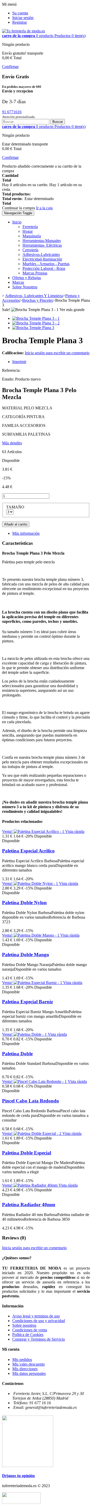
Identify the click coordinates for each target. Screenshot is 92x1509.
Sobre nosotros (24, 1325)
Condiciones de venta (29, 1330)
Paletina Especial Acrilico (28, 850)
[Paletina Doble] (31, 1034)
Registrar (19, 22)
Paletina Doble (17, 1053)
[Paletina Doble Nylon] (36, 883)
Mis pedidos (22, 1359)
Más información (26, 533)
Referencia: (11, 370)
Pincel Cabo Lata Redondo (30, 1100)
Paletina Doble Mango (25, 954)
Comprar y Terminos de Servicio (38, 1339)
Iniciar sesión (22, 17)
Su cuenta (20, 13)
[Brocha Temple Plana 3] (33, 327)
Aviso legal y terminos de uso (36, 1316)
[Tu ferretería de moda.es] (23, 31)
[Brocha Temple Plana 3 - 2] (36, 323)
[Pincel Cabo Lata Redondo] (41, 1081)
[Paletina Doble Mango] (37, 935)
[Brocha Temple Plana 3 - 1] (36, 318)
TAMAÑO (15, 507)
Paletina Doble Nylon (24, 902)
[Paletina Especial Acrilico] (39, 831)
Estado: (8, 379)
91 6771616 (11, 112)
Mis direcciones (25, 1369)
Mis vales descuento (28, 1364)
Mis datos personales (29, 1373)
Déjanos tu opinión (18, 1475)
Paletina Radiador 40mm (28, 1204)
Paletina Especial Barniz (27, 1001)
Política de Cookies (27, 1334)
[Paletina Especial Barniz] (38, 982)
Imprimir (19, 361)
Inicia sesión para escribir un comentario (57, 353)
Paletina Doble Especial (26, 1153)
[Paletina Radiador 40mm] (36, 1185)
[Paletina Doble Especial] (38, 1133)
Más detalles (12, 443)
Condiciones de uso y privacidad (38, 1320)
